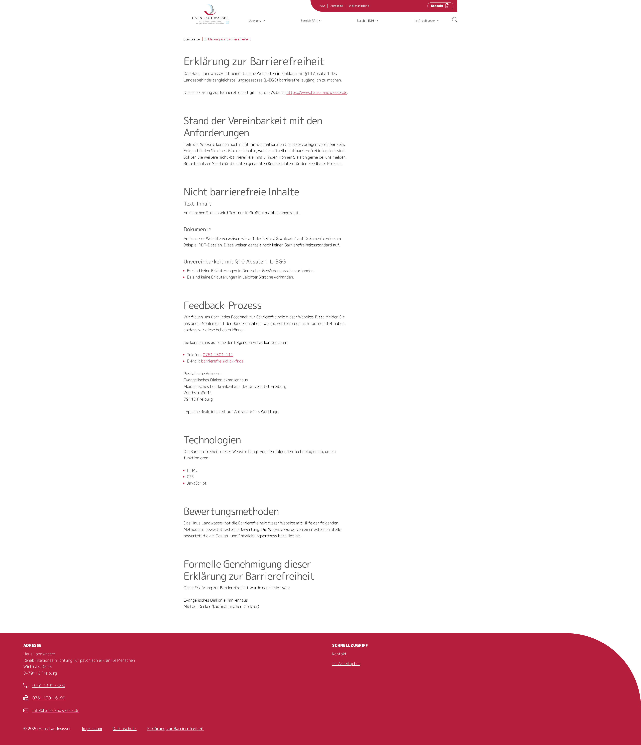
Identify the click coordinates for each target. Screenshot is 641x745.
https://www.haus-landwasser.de (316, 92)
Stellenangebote (359, 6)
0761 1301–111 (218, 354)
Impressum (92, 728)
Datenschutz (125, 728)
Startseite (192, 39)
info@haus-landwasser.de (51, 710)
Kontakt (339, 653)
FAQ (322, 6)
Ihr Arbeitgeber (346, 663)
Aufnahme (337, 6)
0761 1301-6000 (44, 686)
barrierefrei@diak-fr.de (222, 360)
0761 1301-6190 (44, 698)
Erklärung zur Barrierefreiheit (228, 39)
